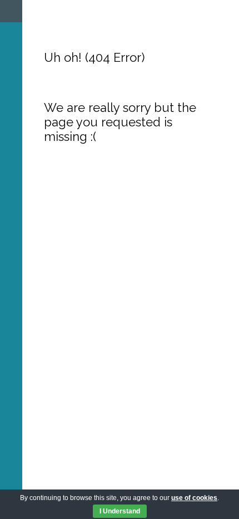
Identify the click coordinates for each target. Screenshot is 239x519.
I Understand (119, 511)
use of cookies (194, 498)
